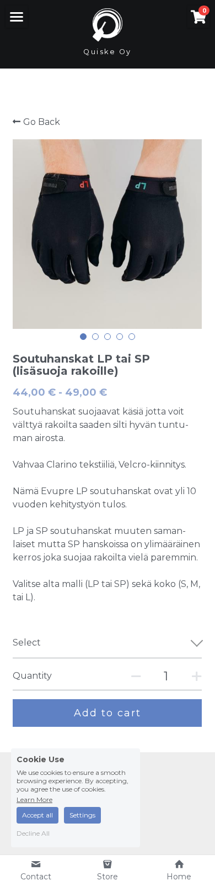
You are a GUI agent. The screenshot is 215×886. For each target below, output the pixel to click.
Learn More (34, 799)
